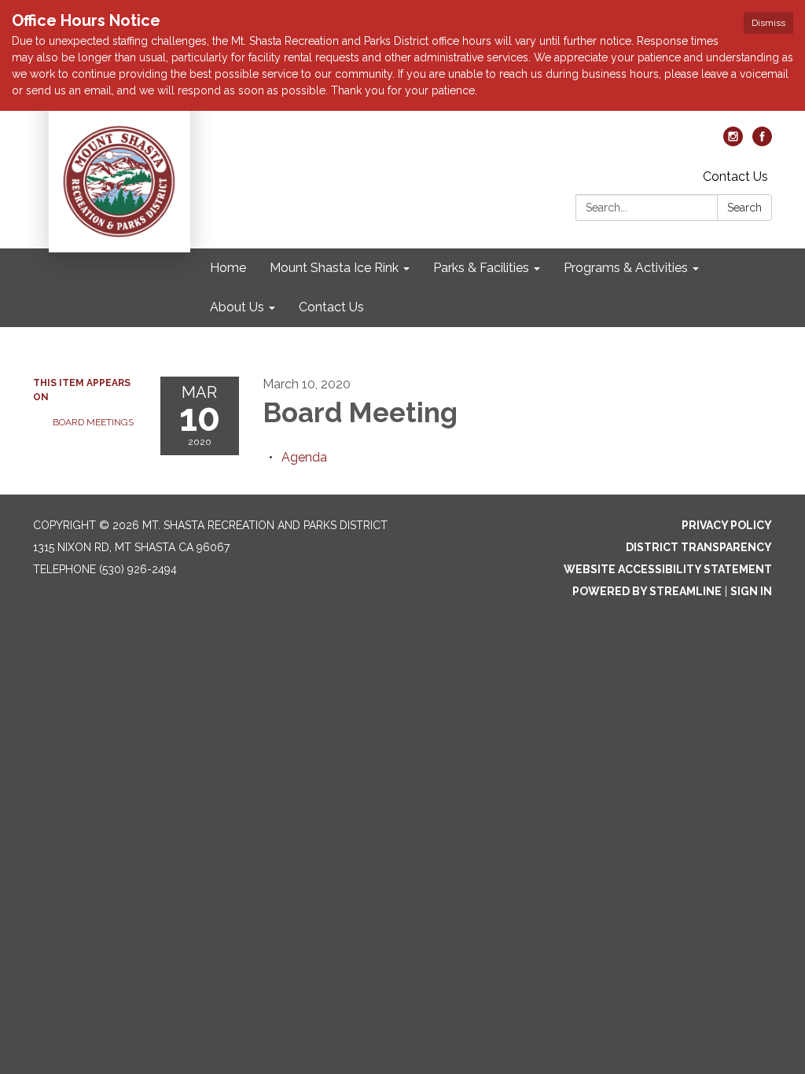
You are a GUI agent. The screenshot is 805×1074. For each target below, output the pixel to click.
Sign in (751, 591)
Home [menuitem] (228, 267)
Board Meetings (93, 422)
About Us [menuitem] (237, 307)
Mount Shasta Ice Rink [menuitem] (334, 267)
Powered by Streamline (647, 591)
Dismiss (768, 22)
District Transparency (699, 547)
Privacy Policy (727, 525)
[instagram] (733, 141)
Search (744, 207)
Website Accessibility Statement (668, 569)
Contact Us (735, 176)
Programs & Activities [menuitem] (626, 267)
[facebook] (762, 141)
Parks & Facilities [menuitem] (481, 267)
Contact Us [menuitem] (331, 307)
